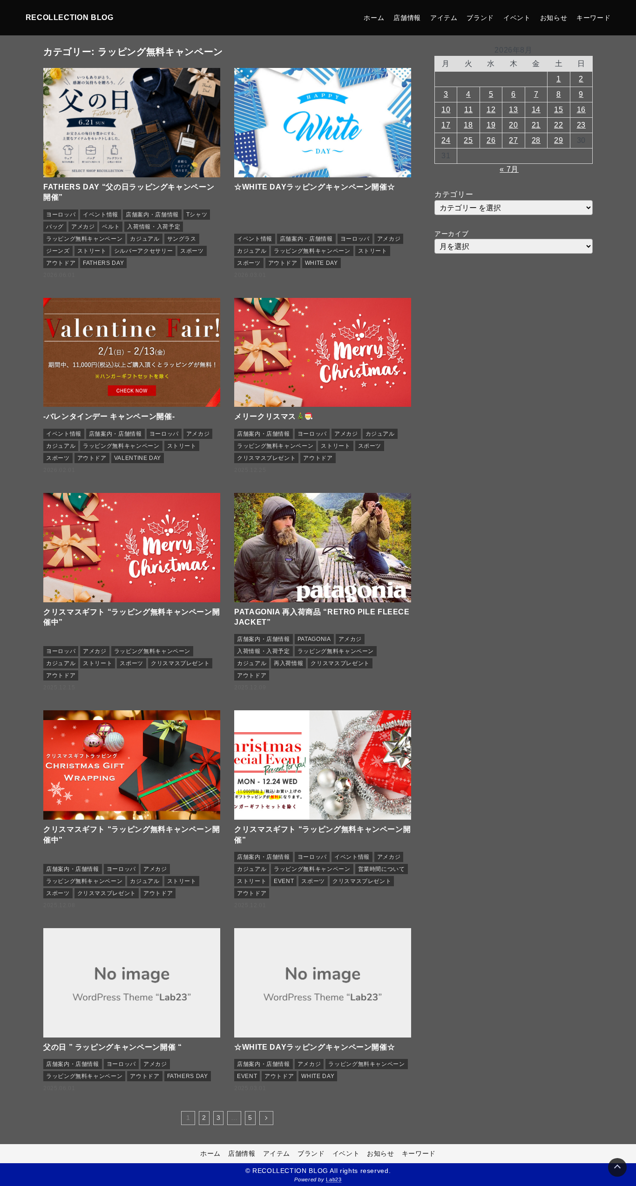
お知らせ (554, 17)
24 (445, 140)
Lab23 (333, 1179)
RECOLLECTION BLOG (70, 17)
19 (491, 125)
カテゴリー (453, 194)
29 (558, 140)
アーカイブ (451, 233)
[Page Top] (617, 1167)
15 (558, 110)
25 (468, 140)
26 (491, 140)
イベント (517, 17)
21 (536, 125)
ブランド (480, 17)
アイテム (444, 17)
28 (536, 140)
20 (513, 125)
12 (491, 110)
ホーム (374, 17)
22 (558, 125)
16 (581, 110)
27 (513, 140)
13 (513, 110)
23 (581, 125)
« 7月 (509, 169)
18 (468, 125)
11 (468, 110)
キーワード (593, 17)
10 (445, 110)
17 (445, 125)
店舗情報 (407, 17)
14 (536, 110)
